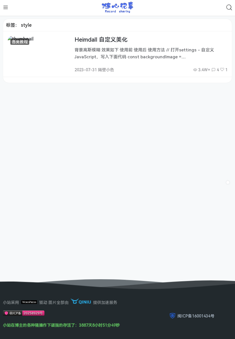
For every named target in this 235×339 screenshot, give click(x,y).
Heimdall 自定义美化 (101, 39)
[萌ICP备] (23, 314)
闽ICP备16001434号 (195, 316)
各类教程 (20, 42)
